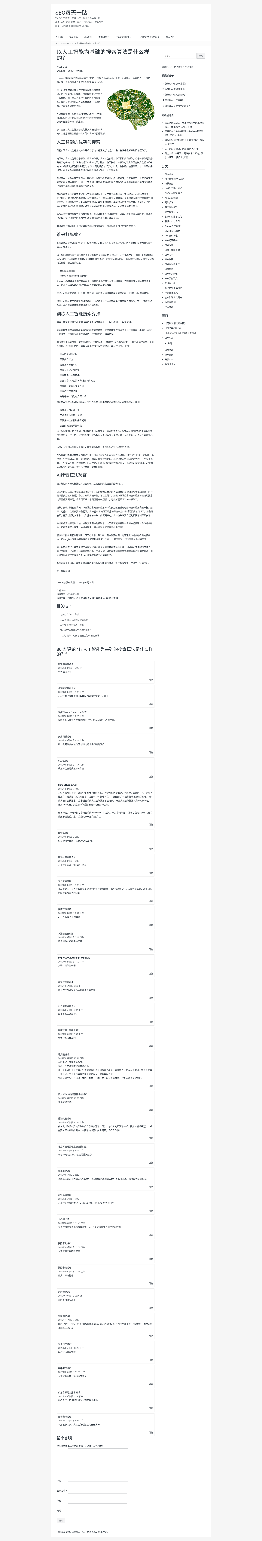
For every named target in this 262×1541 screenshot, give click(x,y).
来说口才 (62, 1344)
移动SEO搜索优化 (173, 193)
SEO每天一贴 (71, 13)
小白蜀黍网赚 (64, 1006)
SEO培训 (88, 37)
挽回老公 (62, 1267)
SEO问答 (170, 37)
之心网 (61, 1219)
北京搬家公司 (64, 688)
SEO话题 (169, 245)
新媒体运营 (63, 664)
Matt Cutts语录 (172, 231)
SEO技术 (169, 254)
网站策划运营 (171, 197)
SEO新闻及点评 (172, 264)
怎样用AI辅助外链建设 (175, 83)
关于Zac (59, 37)
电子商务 (169, 183)
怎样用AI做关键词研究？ (177, 94)
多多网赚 (62, 736)
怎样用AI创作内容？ (174, 100)
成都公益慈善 (64, 857)
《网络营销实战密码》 (149, 37)
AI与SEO (64, 43)
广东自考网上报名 (67, 1392)
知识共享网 (63, 982)
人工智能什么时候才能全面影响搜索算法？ (80, 635)
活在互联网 (170, 302)
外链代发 (62, 1118)
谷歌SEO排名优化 (173, 216)
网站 (59, 1510)
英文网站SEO (171, 207)
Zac (64, 590)
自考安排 (62, 1416)
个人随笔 (169, 307)
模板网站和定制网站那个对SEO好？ (182, 140)
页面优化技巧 (171, 212)
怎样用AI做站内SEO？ (175, 89)
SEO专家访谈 (171, 273)
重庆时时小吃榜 (65, 1030)
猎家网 (61, 1316)
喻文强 (61, 1054)
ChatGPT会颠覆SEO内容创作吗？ (76, 630)
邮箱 (59, 1500)
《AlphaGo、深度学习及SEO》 (118, 78)
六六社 (61, 1292)
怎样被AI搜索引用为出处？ (178, 106)
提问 (169, 343)
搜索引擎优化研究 (173, 297)
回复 (151, 680)
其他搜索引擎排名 (173, 288)
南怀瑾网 (62, 1195)
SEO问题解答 (171, 240)
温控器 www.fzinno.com (70, 712)
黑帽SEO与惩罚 (172, 221)
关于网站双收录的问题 (176, 149)
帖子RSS (178, 67)
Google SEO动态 (173, 226)
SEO (60, 761)
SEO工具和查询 (172, 250)
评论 (59, 1480)
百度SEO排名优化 (173, 188)
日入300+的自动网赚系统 (70, 1094)
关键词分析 (170, 283)
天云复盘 (62, 881)
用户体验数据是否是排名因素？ (109, 527)
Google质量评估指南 (73, 255)
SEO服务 (73, 37)
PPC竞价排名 (171, 235)
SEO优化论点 (171, 278)
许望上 (61, 1171)
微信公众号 (103, 37)
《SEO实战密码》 (124, 37)
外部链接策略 (171, 292)
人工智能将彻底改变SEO (72, 625)
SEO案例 (169, 269)
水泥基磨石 (63, 933)
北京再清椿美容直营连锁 (70, 1146)
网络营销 (169, 202)
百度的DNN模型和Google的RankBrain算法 (81, 117)
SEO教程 (169, 259)
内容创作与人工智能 (70, 614)
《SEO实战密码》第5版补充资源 (180, 333)
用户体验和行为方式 (174, 178)
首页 (57, 43)
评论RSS (188, 67)
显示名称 (62, 1490)
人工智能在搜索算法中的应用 (74, 620)
